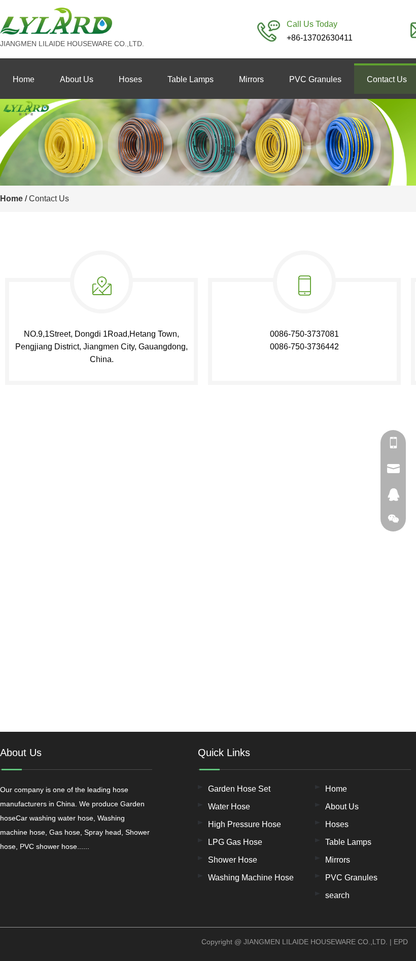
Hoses (130, 79)
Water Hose (229, 806)
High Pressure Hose (244, 824)
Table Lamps (190, 79)
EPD (401, 942)
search (337, 895)
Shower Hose (232, 860)
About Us (76, 79)
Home (23, 79)
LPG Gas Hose (235, 842)
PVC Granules (315, 79)
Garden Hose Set (239, 789)
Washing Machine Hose (251, 877)
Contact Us (49, 198)
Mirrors (251, 79)
